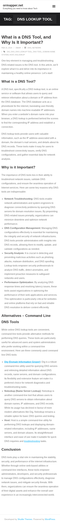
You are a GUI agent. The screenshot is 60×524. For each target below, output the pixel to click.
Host (11, 55)
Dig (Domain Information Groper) (22, 362)
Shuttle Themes (25, 519)
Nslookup (20, 55)
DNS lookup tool (23, 52)
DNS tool (37, 52)
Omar (18, 48)
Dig (8, 52)
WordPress (50, 519)
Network (36, 48)
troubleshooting (32, 441)
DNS (29, 48)
